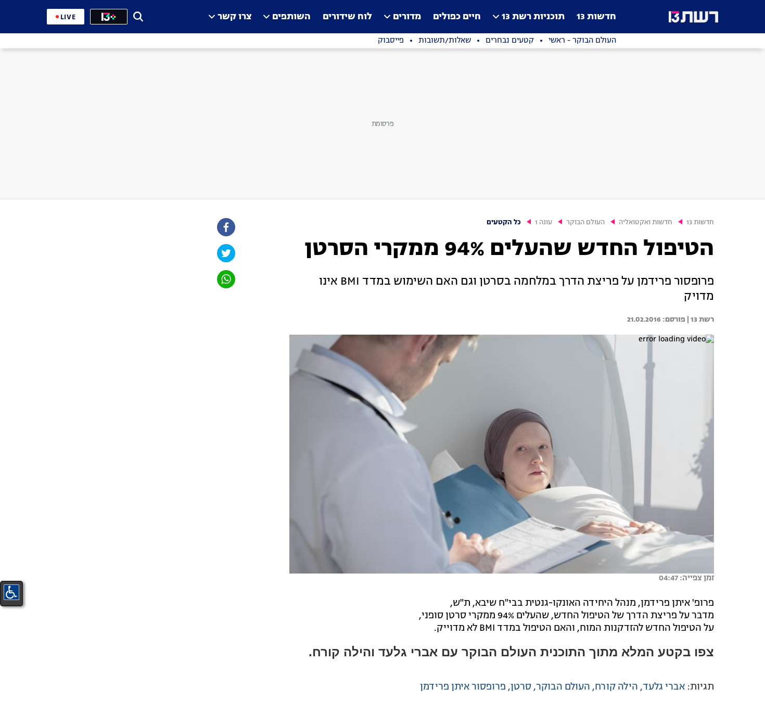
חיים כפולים (457, 17)
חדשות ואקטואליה (645, 222)
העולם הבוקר (585, 222)
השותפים (291, 17)
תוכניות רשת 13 (533, 17)
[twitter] (225, 253)
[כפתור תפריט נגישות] (11, 592)
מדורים (407, 17)
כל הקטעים (504, 222)
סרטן (521, 687)
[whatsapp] (225, 279)
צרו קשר (234, 17)
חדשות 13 (596, 17)
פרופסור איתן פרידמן (463, 687)
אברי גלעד (664, 687)
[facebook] (225, 227)
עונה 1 (543, 222)
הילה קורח (616, 687)
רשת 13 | (699, 319)
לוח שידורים (347, 17)
